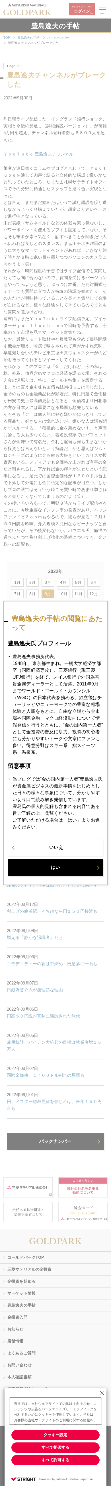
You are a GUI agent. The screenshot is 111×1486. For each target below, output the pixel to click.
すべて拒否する (55, 1447)
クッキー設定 (55, 1434)
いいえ (56, 847)
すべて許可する (55, 1460)
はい (55, 867)
